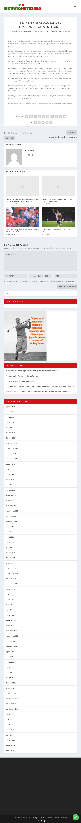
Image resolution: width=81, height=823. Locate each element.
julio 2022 (9, 657)
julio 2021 (9, 719)
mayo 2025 (10, 480)
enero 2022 (10, 688)
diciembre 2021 (11, 693)
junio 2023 (10, 599)
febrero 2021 (11, 745)
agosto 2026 (10, 407)
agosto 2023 (10, 589)
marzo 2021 (10, 740)
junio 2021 (10, 725)
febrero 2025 (11, 495)
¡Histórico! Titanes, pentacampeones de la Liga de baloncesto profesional (22, 200)
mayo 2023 (10, 605)
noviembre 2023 (12, 573)
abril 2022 (9, 672)
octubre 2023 (11, 579)
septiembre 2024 (12, 521)
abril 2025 (9, 485)
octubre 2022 (11, 641)
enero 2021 (10, 751)
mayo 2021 (10, 730)
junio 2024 (10, 537)
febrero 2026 (11, 438)
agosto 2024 (10, 526)
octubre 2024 (11, 516)
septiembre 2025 (12, 459)
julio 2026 (9, 412)
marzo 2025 (10, 490)
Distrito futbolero (51, 31)
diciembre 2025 (11, 443)
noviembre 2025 (12, 448)
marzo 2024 (10, 553)
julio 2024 (9, 532)
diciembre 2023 (11, 568)
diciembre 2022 (11, 631)
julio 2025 (9, 469)
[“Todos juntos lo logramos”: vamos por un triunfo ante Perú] (58, 186)
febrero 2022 (11, 683)
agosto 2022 (10, 652)
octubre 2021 (11, 704)
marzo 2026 (10, 433)
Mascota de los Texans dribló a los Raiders (22, 376)
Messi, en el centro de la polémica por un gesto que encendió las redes (32, 371)
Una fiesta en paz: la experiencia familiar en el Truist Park (22, 231)
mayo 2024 (10, 542)
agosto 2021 (10, 714)
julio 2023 (9, 594)
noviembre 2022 (12, 636)
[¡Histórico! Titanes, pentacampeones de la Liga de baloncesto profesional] (22, 186)
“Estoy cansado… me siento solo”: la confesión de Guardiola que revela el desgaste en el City (40, 386)
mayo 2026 (10, 422)
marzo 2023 (10, 615)
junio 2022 (10, 662)
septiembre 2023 (12, 584)
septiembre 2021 (12, 709)
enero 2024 (10, 563)
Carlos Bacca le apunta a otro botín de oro (57, 231)
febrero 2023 (11, 620)
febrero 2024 (11, 558)
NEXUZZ (25, 818)
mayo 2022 (10, 667)
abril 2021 (9, 735)
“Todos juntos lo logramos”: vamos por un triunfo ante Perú (57, 200)
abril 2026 (9, 427)
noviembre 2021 (12, 699)
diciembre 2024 (11, 506)
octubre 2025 (11, 454)
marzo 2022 (10, 678)
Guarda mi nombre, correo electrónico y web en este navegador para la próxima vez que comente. (40, 281)
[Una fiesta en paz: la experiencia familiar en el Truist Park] (22, 217)
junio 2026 (10, 417)
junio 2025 (10, 474)
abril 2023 (9, 610)
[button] (76, 817)
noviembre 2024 (12, 511)
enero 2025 (10, 500)
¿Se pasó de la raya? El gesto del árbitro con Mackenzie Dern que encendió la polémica (38, 392)
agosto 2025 (10, 464)
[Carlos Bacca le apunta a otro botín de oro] (58, 217)
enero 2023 (10, 626)
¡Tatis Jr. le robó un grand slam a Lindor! (21, 381)
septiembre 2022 (12, 646)
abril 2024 (9, 547)
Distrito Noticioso (27, 31)
